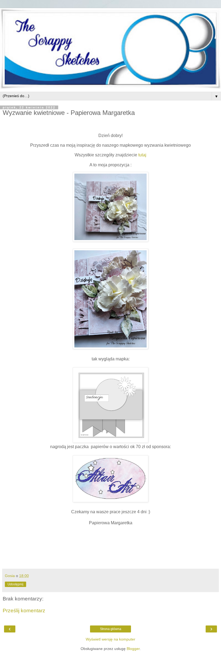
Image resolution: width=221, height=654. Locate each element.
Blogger (133, 648)
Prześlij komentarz (24, 610)
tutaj (141, 155)
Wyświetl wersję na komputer (110, 639)
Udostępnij (15, 584)
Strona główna (110, 629)
